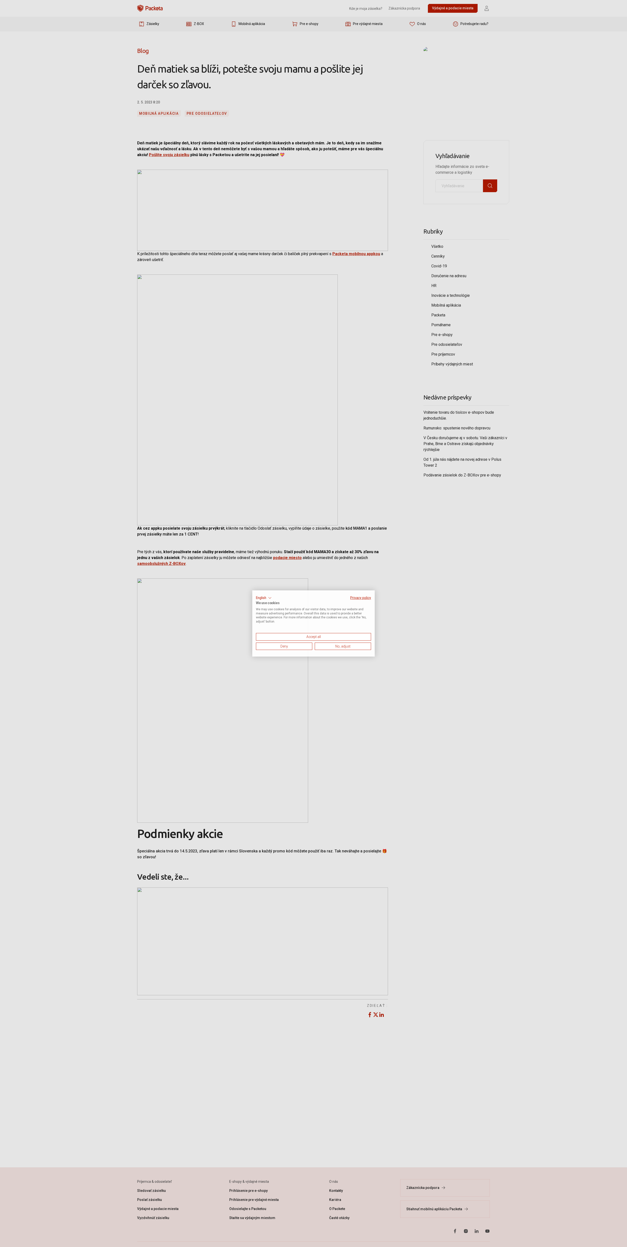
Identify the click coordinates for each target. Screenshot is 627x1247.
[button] (264, 598)
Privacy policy (360, 598)
